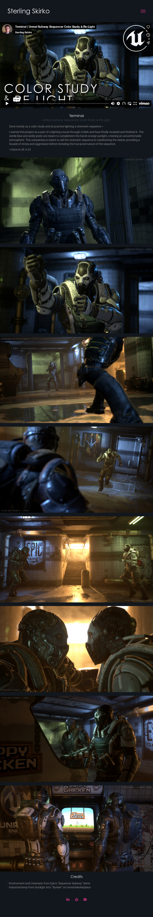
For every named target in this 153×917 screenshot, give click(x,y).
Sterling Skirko (29, 11)
